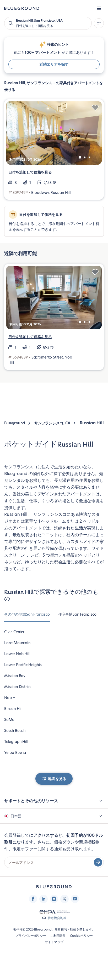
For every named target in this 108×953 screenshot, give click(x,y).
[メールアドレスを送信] (98, 862)
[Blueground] (54, 886)
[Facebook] (33, 899)
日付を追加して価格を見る (30, 172)
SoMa (9, 719)
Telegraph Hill (16, 741)
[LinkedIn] (43, 899)
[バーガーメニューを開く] (99, 8)
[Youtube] (75, 899)
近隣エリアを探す (54, 64)
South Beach (14, 730)
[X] (64, 899)
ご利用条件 (58, 935)
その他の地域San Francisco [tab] (27, 614)
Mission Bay (14, 675)
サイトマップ (54, 942)
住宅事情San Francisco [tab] (77, 614)
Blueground (14, 423)
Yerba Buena (15, 752)
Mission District (17, 686)
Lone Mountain (17, 642)
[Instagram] (54, 899)
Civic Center (14, 631)
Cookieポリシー (81, 935)
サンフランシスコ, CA (52, 423)
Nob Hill (11, 697)
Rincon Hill (13, 708)
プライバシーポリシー (30, 935)
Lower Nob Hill (17, 653)
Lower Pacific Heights (23, 664)
